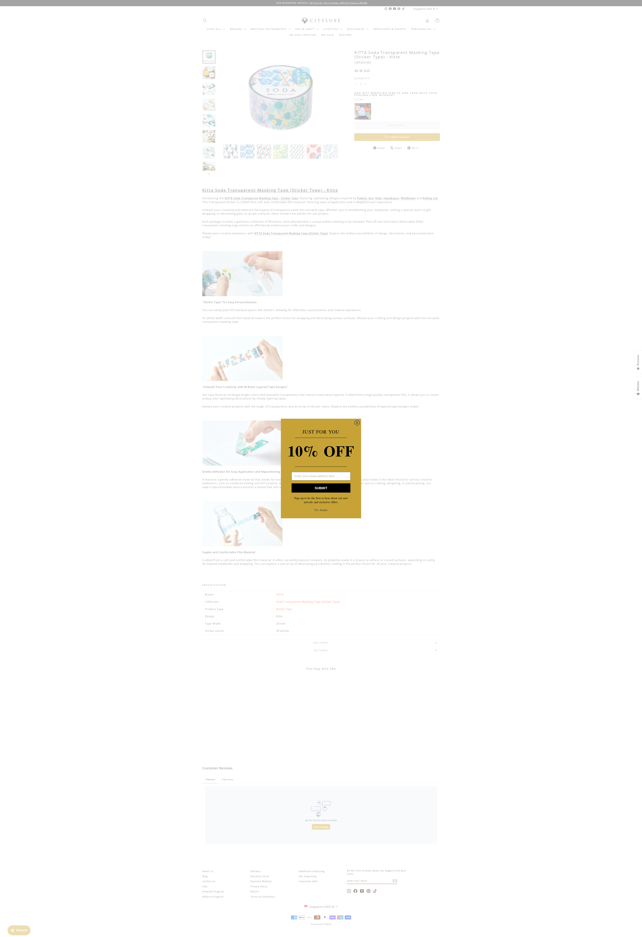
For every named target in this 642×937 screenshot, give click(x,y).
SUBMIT (321, 488)
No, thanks (321, 510)
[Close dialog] (357, 422)
